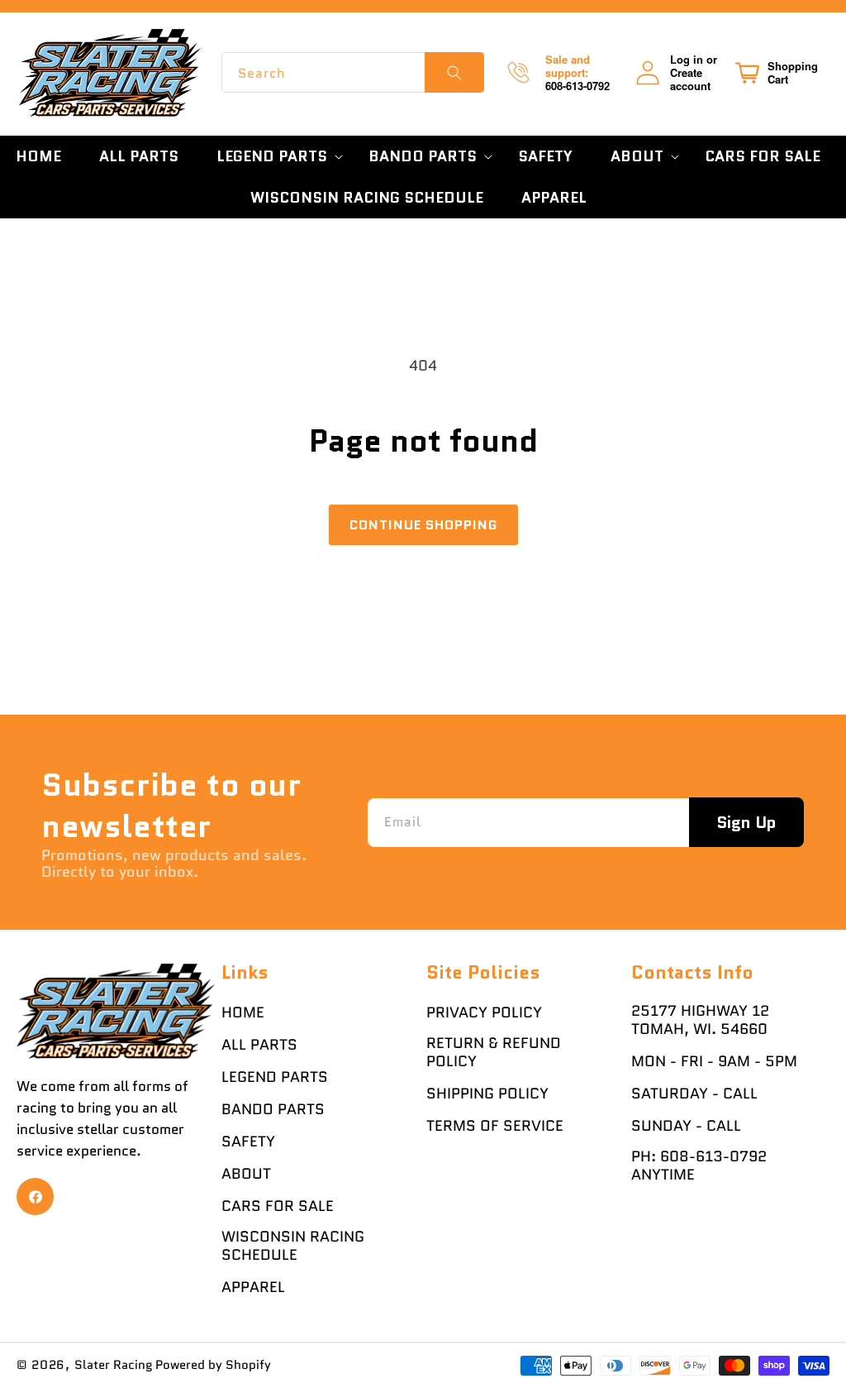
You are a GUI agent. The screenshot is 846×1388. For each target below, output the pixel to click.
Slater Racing (113, 1365)
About (246, 1174)
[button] (273, 156)
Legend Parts (274, 1077)
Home (242, 1012)
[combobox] (352, 72)
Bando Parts (273, 1109)
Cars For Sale (277, 1206)
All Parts (259, 1045)
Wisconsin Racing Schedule (292, 1246)
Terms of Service (494, 1126)
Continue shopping (423, 524)
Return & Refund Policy (493, 1052)
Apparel (253, 1287)
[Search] (454, 72)
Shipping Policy (487, 1093)
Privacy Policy (484, 1012)
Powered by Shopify (213, 1365)
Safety (248, 1141)
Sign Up (746, 822)
